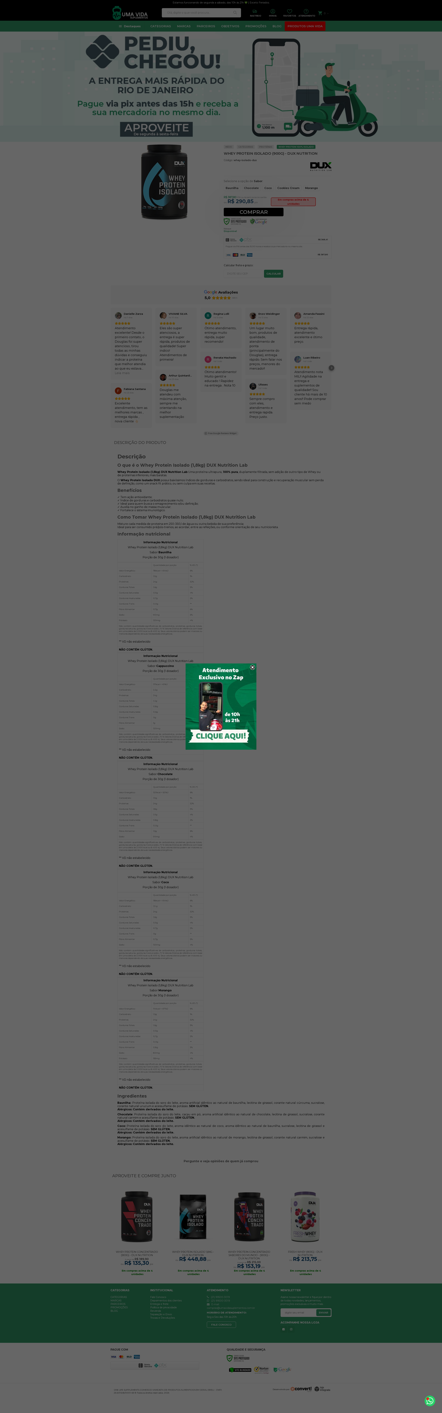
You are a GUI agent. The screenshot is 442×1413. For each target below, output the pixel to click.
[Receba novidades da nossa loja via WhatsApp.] (221, 706)
